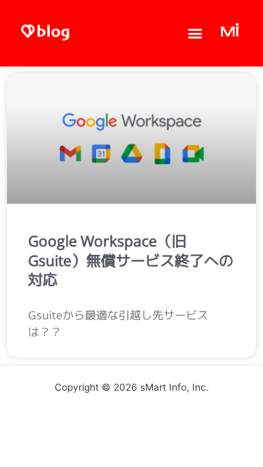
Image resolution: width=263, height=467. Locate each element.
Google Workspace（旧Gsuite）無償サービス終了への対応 (131, 260)
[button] (195, 33)
